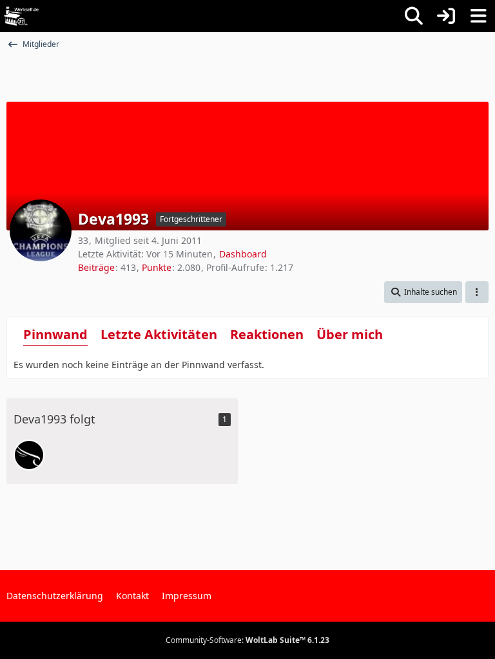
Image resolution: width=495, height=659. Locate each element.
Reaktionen (267, 334)
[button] (423, 292)
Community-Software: (247, 640)
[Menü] (478, 16)
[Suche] (414, 16)
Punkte (156, 267)
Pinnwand (55, 334)
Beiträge (96, 267)
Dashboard (243, 254)
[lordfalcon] (29, 455)
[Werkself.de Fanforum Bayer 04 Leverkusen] (21, 16)
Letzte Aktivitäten (159, 334)
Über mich (349, 334)
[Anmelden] (446, 16)
